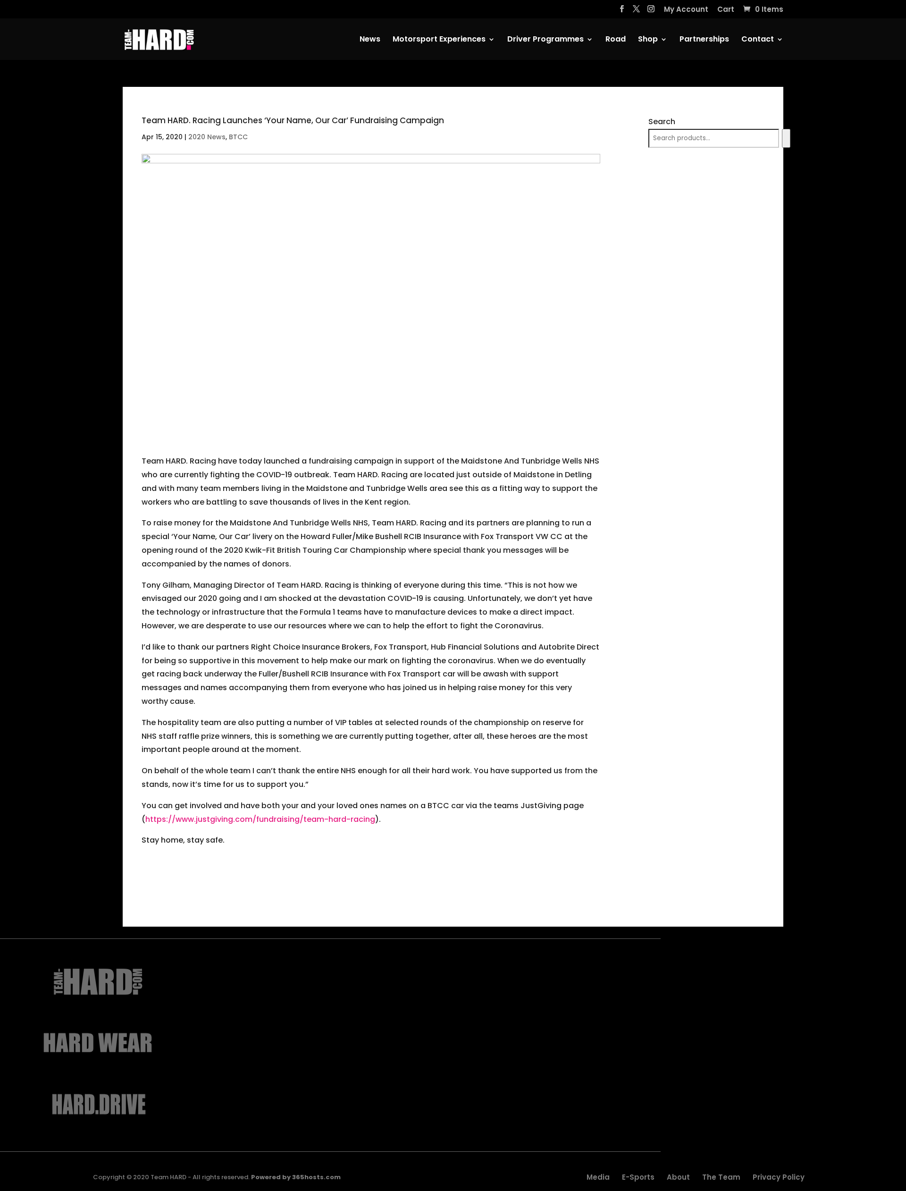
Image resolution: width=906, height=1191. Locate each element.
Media (598, 1177)
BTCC (238, 137)
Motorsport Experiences (439, 40)
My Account (686, 10)
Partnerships (704, 40)
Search (661, 121)
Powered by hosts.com (296, 1177)
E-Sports (638, 1177)
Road (615, 40)
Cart (725, 10)
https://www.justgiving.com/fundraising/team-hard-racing (260, 819)
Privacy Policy (779, 1177)
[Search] (786, 138)
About (678, 1177)
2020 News (207, 137)
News (370, 40)
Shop (648, 40)
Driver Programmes (545, 40)
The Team (721, 1177)
